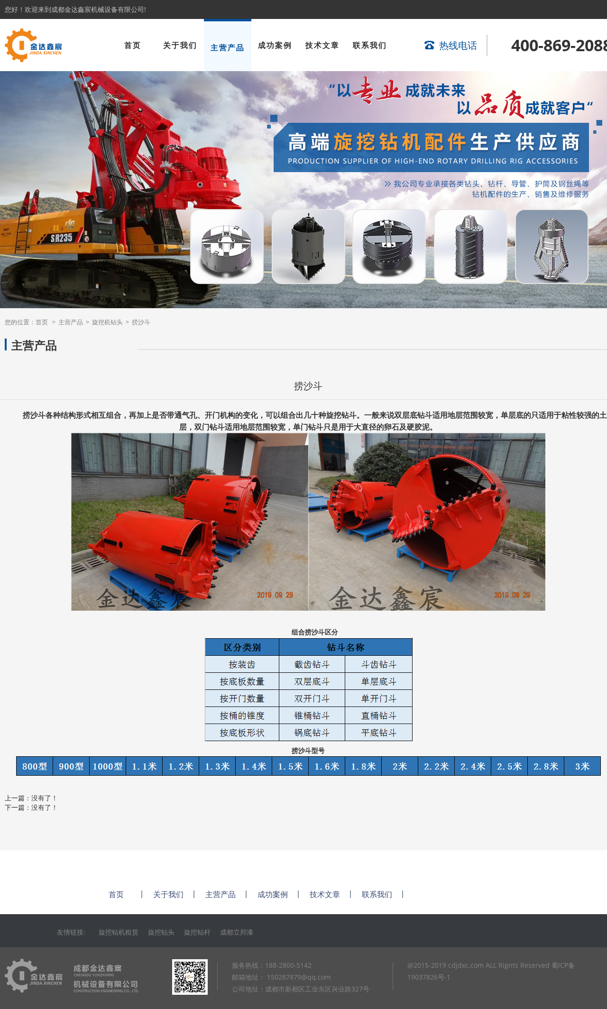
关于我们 (180, 45)
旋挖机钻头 (107, 322)
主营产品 (228, 47)
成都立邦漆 (236, 932)
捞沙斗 (141, 322)
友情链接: (73, 932)
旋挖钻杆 (197, 932)
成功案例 (275, 45)
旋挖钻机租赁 (118, 932)
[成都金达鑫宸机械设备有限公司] (33, 59)
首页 (132, 45)
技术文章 (322, 45)
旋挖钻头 (161, 932)
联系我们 (370, 45)
